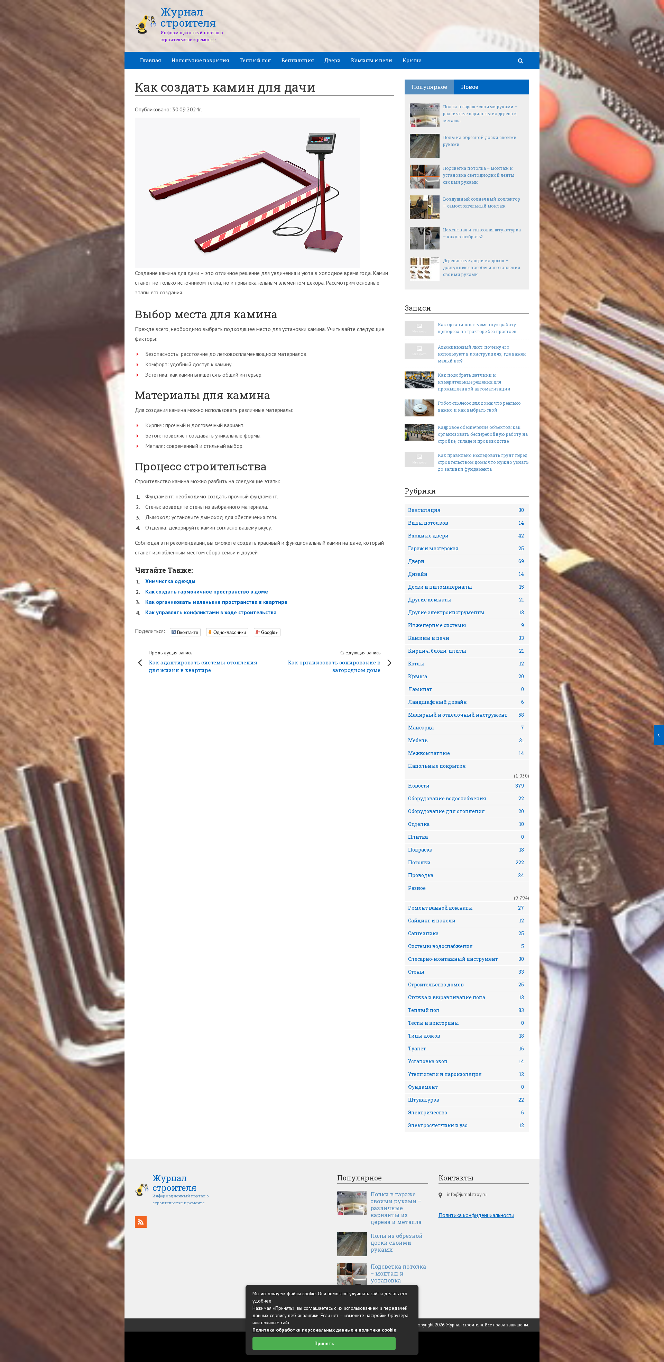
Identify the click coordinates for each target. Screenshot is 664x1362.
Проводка (466, 875)
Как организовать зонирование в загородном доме (334, 661)
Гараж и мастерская (466, 548)
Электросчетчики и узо (466, 1125)
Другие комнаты (466, 599)
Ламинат (466, 689)
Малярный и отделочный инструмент (466, 714)
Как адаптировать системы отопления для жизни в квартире (203, 661)
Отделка (466, 824)
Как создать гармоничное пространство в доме (206, 591)
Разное (417, 888)
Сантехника (466, 933)
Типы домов (466, 1035)
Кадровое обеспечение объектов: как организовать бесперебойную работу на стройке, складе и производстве (483, 434)
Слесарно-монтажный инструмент (466, 959)
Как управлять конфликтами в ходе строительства (211, 612)
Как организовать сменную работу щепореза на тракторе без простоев (477, 328)
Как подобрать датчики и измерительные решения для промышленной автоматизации (474, 382)
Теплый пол (255, 60)
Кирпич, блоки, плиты (466, 650)
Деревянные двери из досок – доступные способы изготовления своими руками (481, 267)
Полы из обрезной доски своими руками (480, 141)
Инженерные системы (466, 625)
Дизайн (466, 574)
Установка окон (466, 1061)
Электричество (466, 1112)
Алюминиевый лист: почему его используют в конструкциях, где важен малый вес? (482, 353)
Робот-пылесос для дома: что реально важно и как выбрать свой (479, 406)
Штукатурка (466, 1099)
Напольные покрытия (200, 60)
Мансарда (466, 727)
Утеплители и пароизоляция (466, 1074)
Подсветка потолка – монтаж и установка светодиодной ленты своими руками (478, 175)
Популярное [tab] (429, 86)
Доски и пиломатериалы (466, 586)
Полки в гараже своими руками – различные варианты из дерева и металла (480, 113)
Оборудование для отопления (466, 811)
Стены (466, 971)
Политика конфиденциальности (476, 1215)
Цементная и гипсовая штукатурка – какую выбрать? (482, 233)
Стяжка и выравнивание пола (466, 997)
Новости (466, 785)
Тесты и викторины (466, 1023)
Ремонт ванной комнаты (466, 907)
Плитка (466, 837)
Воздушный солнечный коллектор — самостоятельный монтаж (481, 202)
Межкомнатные (466, 753)
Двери (332, 60)
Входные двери (466, 535)
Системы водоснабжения (466, 946)
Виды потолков (466, 522)
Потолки (466, 862)
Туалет (466, 1048)
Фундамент (466, 1087)
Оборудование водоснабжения (466, 798)
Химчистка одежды (170, 581)
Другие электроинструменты (466, 612)
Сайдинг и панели (466, 920)
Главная (150, 60)
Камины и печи (371, 60)
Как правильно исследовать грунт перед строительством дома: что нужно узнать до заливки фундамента (483, 462)
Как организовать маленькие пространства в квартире (216, 601)
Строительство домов (466, 984)
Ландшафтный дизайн (466, 702)
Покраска (466, 849)
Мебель (466, 740)
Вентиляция (298, 60)
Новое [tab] (469, 86)
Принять (324, 1343)
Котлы (466, 663)
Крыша (412, 60)
